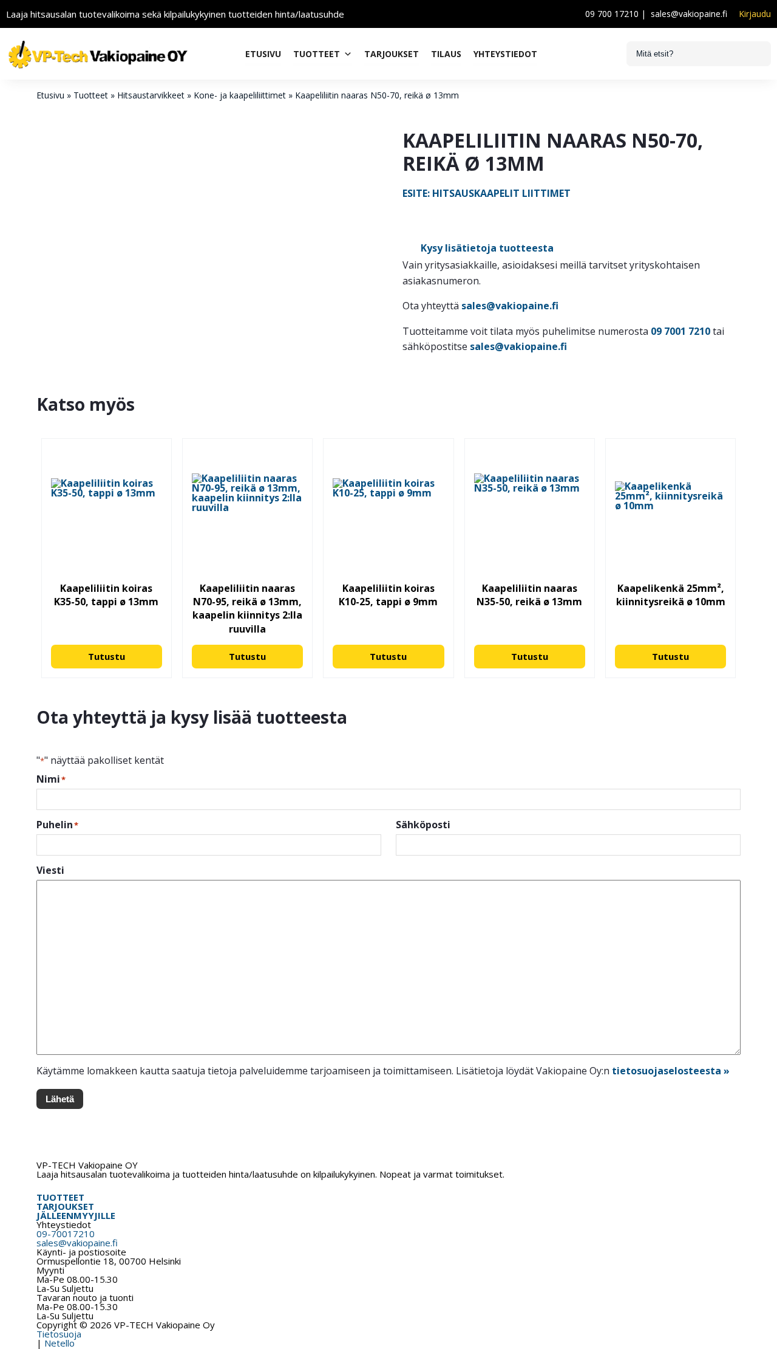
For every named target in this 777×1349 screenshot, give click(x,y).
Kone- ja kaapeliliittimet (240, 95)
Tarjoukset (391, 54)
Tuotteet (316, 54)
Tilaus (446, 54)
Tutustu (106, 656)
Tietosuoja (58, 1334)
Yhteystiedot (505, 54)
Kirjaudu (755, 14)
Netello (59, 1343)
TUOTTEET (60, 1197)
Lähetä (60, 1099)
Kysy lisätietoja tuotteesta (487, 248)
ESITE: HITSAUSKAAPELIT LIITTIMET (486, 193)
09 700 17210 (612, 13)
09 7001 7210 (680, 331)
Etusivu (263, 54)
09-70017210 (65, 1233)
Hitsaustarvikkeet (151, 95)
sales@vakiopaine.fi (689, 13)
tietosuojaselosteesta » (671, 1070)
